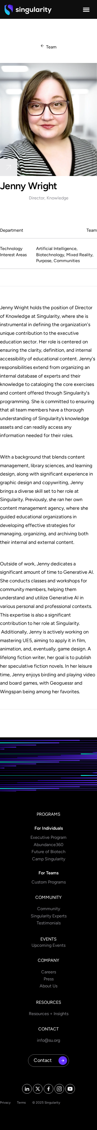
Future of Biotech (48, 851)
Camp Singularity (48, 858)
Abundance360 (48, 844)
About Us (48, 985)
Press (49, 978)
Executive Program (48, 837)
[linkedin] (8, 167)
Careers (48, 971)
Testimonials (49, 922)
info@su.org (48, 1040)
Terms (21, 1102)
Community (48, 908)
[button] (86, 9)
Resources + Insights (48, 1013)
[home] (28, 9)
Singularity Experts (49, 915)
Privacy (5, 1102)
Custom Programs (49, 882)
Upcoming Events (48, 945)
